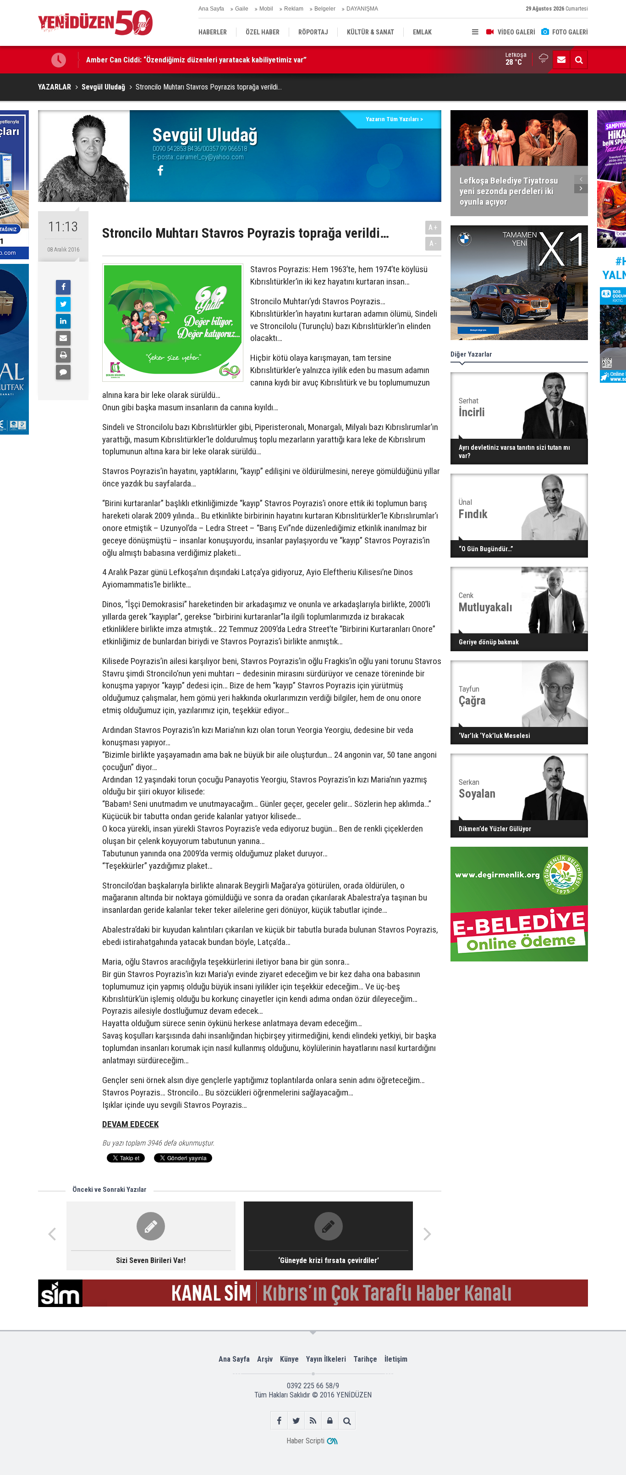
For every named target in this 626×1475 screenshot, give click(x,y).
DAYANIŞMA (362, 9)
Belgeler (324, 9)
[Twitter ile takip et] (296, 1421)
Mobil (266, 9)
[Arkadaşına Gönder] (63, 338)
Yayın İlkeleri (326, 1359)
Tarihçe (365, 1359)
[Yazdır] (63, 355)
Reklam (293, 9)
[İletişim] (561, 59)
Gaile (241, 9)
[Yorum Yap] (63, 372)
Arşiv (265, 1359)
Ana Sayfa (211, 9)
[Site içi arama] (579, 59)
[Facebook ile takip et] (279, 1421)
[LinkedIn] (63, 321)
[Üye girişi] (330, 1421)
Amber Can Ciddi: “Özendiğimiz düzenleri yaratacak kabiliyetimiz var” (196, 59)
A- (433, 243)
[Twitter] (63, 304)
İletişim (395, 1359)
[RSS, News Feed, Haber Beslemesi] (313, 1421)
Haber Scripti (305, 1440)
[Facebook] (63, 287)
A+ (433, 227)
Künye (289, 1359)
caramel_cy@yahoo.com (210, 157)
